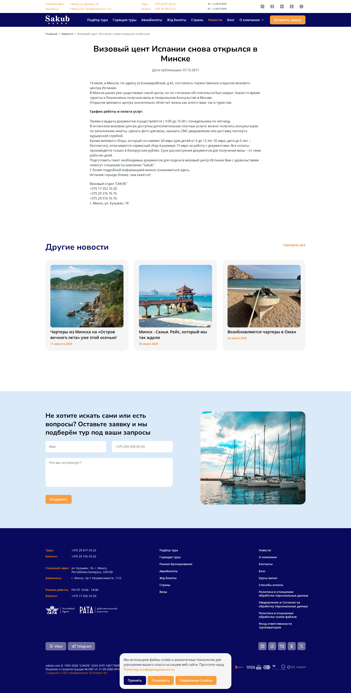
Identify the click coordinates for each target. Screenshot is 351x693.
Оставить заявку (287, 20)
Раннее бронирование (175, 564)
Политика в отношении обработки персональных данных (283, 593)
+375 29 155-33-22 (165, 9)
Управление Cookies (196, 680)
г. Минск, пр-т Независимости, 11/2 (90, 9)
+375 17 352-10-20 (84, 596)
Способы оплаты (271, 585)
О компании (268, 557)
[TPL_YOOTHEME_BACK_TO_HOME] (57, 20)
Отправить (59, 499)
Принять (135, 680)
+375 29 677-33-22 (165, 4)
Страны (197, 20)
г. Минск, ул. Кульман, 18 (84, 4)
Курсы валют (268, 578)
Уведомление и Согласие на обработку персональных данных (283, 604)
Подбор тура (97, 20)
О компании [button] (249, 20)
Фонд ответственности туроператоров (275, 625)
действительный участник (107, 610)
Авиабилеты (151, 20)
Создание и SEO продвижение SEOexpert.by (76, 673)
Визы (163, 592)
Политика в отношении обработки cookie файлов (278, 615)
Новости (215, 20)
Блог (231, 20)
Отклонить (161, 680)
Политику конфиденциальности (149, 669)
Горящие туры (124, 20)
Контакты (266, 564)
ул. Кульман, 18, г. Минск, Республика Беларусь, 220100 (92, 570)
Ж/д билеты (176, 20)
